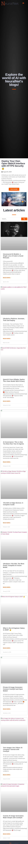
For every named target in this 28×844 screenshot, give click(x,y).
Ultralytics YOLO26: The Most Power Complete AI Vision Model (13, 565)
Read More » (7, 277)
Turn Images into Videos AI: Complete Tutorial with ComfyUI (13, 749)
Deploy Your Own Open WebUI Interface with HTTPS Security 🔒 (13, 165)
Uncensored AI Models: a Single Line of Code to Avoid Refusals (13, 256)
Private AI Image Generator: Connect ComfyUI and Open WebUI (13, 689)
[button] (23, 3)
